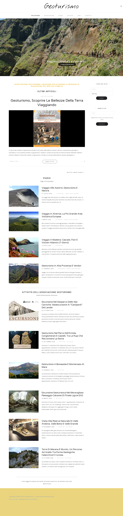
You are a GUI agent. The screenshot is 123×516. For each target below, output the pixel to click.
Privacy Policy (14, 499)
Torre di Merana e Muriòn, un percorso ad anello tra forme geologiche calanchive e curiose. (62, 452)
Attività (70, 15)
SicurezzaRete (32, 499)
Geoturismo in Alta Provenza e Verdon (61, 265)
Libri (79, 15)
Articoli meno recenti (75, 172)
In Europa (59, 193)
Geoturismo (61, 6)
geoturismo (35, 15)
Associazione (49, 15)
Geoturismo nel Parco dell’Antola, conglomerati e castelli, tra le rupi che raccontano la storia (62, 336)
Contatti (88, 15)
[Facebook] (121, 6)
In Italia (70, 341)
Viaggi (60, 15)
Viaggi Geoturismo (72, 193)
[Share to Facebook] (84, 161)
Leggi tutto (49, 161)
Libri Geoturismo (47, 96)
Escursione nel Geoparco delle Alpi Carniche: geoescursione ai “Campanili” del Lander (62, 305)
